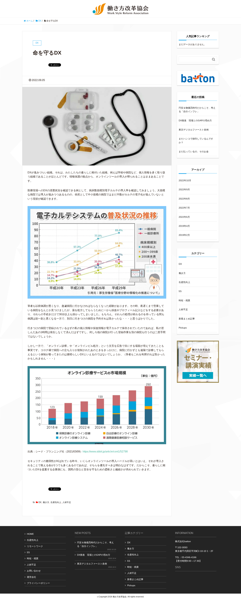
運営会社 (31, 577)
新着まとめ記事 (187, 318)
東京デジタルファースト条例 (194, 129)
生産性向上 (55, 502)
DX (40, 502)
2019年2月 (184, 235)
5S (180, 291)
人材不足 (66, 502)
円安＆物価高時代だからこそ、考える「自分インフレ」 (197, 109)
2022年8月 (184, 198)
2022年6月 (184, 217)
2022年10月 (185, 180)
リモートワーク (35, 546)
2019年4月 (184, 226)
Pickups (183, 327)
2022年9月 (184, 189)
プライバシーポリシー (38, 583)
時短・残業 (184, 300)
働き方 (46, 502)
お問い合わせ (34, 570)
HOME (30, 534)
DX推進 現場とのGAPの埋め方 (195, 120)
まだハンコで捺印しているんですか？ (196, 140)
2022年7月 (184, 207)
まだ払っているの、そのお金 (194, 151)
